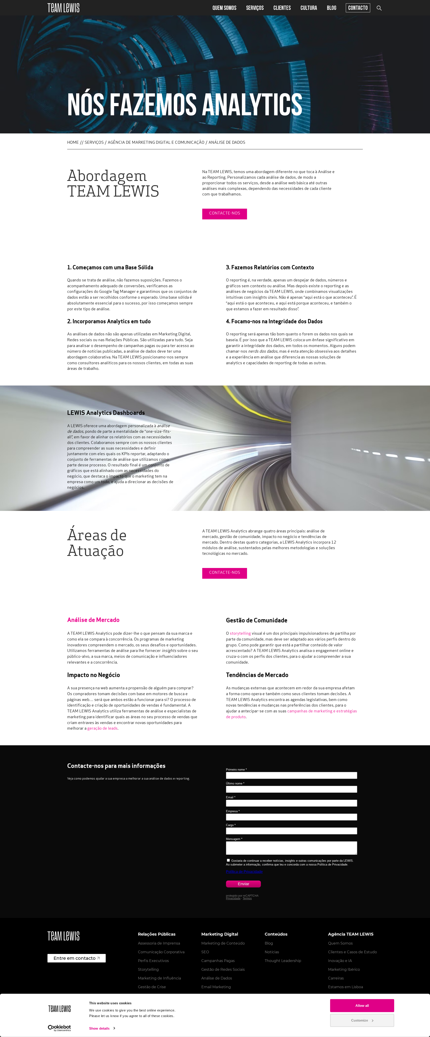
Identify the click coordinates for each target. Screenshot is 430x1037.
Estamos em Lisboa (345, 987)
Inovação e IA (340, 961)
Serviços (255, 8)
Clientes (282, 8)
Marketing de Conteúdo (223, 943)
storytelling (240, 634)
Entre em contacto (75, 958)
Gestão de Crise (152, 987)
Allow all (362, 1005)
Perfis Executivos (153, 961)
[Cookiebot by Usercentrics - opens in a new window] (59, 1028)
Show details (99, 1028)
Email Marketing (216, 987)
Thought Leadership (283, 961)
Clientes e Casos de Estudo (352, 952)
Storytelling (148, 969)
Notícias (272, 952)
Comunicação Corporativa (161, 952)
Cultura (309, 8)
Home (73, 143)
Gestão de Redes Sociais (223, 969)
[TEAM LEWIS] (63, 7)
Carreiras (336, 978)
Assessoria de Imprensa (159, 943)
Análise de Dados (216, 978)
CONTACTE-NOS (224, 214)
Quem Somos (224, 8)
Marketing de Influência (159, 978)
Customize (359, 1020)
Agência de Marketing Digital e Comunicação (156, 143)
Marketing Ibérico (344, 969)
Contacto (358, 8)
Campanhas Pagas (218, 961)
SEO (205, 952)
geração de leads (102, 729)
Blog (331, 8)
